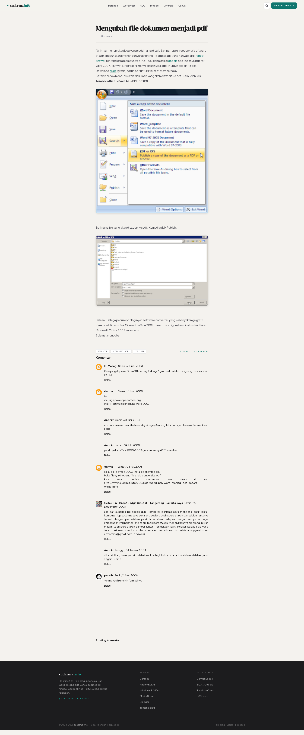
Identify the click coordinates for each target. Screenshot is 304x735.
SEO (142, 5)
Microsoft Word (121, 351)
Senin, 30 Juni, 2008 (130, 366)
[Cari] (267, 5)
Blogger (154, 5)
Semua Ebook (205, 678)
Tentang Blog (147, 707)
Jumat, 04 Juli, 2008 (127, 445)
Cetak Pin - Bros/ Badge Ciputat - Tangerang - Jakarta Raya (143, 502)
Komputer (102, 351)
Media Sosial (147, 695)
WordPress (129, 5)
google (173, 61)
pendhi (108, 575)
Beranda (113, 5)
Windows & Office (150, 690)
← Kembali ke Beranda (194, 351)
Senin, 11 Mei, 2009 (126, 575)
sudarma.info (81, 724)
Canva (182, 5)
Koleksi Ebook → (284, 5)
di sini (113, 71)
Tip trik (139, 351)
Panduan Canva (205, 690)
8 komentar (106, 36)
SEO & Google (205, 684)
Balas (107, 379)
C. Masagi (110, 366)
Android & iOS (148, 684)
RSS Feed (202, 695)
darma (108, 391)
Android (168, 5)
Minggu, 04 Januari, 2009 (130, 550)
